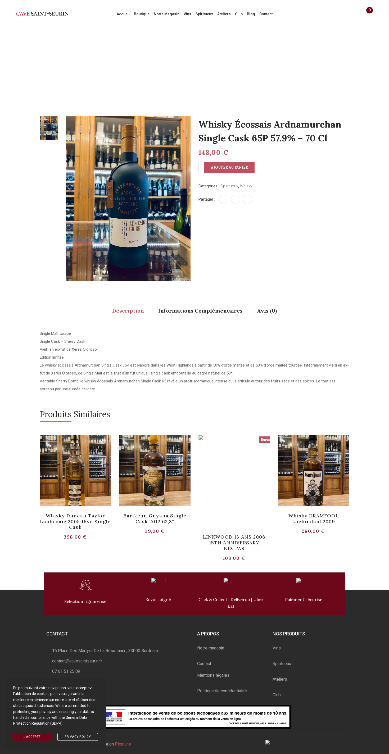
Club (277, 694)
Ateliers (280, 679)
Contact (204, 663)
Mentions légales (213, 675)
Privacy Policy (78, 737)
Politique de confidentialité (222, 690)
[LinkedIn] (247, 199)
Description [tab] (128, 310)
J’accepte (32, 737)
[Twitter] (235, 199)
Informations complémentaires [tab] (200, 310)
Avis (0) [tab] (267, 310)
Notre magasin (210, 648)
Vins (277, 648)
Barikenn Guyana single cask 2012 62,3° (154, 519)
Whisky (149, 60)
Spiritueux (126, 60)
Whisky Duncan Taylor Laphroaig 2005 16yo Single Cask (75, 521)
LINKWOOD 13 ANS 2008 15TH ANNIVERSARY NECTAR (234, 542)
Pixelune (123, 744)
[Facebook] (223, 199)
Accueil (104, 60)
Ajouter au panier (229, 167)
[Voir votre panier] (367, 14)
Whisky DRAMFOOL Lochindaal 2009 (313, 519)
